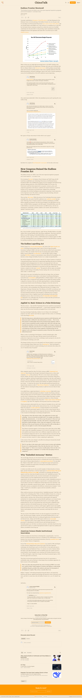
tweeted (38, 268)
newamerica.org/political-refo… (45, 592)
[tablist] (25, 639)
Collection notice (16, 696)
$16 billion (27, 255)
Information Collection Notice (41, 626)
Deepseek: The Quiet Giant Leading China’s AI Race (34, 672)
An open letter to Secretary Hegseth (27, 666)
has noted (31, 315)
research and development (36, 246)
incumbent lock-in (54, 539)
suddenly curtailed (51, 199)
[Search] (66, 2)
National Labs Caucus (40, 68)
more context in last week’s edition (51, 24)
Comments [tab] (23, 638)
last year (31, 179)
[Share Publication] (68, 2)
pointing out (46, 344)
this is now (30, 197)
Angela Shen (34, 675)
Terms (13, 696)
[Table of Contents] (1, 349)
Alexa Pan (26, 676)
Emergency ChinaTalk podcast (40, 20)
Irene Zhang (39, 675)
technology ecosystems (45, 391)
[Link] (19, 170)
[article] (41, 659)
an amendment (32, 278)
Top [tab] (22, 652)
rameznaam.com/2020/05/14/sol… (33, 358)
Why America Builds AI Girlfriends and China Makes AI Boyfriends (36, 656)
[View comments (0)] (26, 17)
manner (27, 32)
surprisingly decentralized (46, 461)
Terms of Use (46, 625)
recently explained (35, 407)
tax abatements (37, 253)
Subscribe (73, 2)
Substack (70, 696)
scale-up (28, 375)
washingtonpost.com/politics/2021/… (34, 111)
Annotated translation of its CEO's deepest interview (31, 674)
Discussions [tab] (29, 652)
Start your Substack (39, 696)
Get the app (45, 696)
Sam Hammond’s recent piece (40, 163)
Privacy (10, 696)
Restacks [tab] (28, 638)
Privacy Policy (49, 626)
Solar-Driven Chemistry (43, 385)
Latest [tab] (25, 652)
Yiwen (43, 675)
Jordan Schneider (24, 13)
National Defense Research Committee (35, 544)
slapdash (23, 32)
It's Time (23, 664)
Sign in (78, 2)
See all (23, 681)
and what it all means (25, 658)
